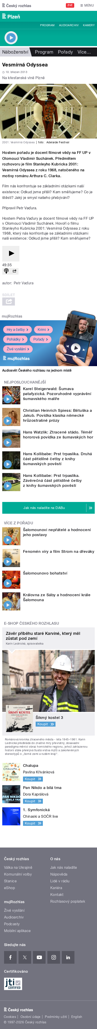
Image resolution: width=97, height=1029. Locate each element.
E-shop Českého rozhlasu (31, 623)
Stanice (10, 881)
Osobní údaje (31, 1017)
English (76, 1017)
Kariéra (56, 888)
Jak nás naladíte (63, 867)
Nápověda (58, 874)
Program (47, 25)
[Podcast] (6, 271)
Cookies (10, 1017)
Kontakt (56, 894)
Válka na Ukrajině (18, 867)
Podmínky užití (56, 1017)
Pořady (65, 52)
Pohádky (14, 339)
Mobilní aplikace (17, 931)
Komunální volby (18, 874)
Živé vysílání (16, 349)
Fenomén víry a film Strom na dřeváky (58, 551)
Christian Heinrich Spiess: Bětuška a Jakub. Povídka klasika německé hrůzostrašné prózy (57, 415)
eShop (9, 888)
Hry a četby (16, 329)
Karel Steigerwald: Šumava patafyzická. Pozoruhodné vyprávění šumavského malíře (57, 393)
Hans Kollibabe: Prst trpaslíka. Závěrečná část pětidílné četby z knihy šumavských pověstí (52, 480)
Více (84, 52)
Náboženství (15, 52)
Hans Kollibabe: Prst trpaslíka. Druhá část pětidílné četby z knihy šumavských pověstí (57, 459)
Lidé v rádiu (60, 881)
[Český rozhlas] (16, 5)
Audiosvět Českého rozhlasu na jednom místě (37, 370)
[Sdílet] (14, 271)
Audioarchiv (69, 25)
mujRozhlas (12, 316)
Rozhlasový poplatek (67, 901)
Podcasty (12, 924)
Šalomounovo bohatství (45, 573)
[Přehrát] (10, 253)
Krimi (42, 329)
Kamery (89, 25)
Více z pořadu (18, 523)
